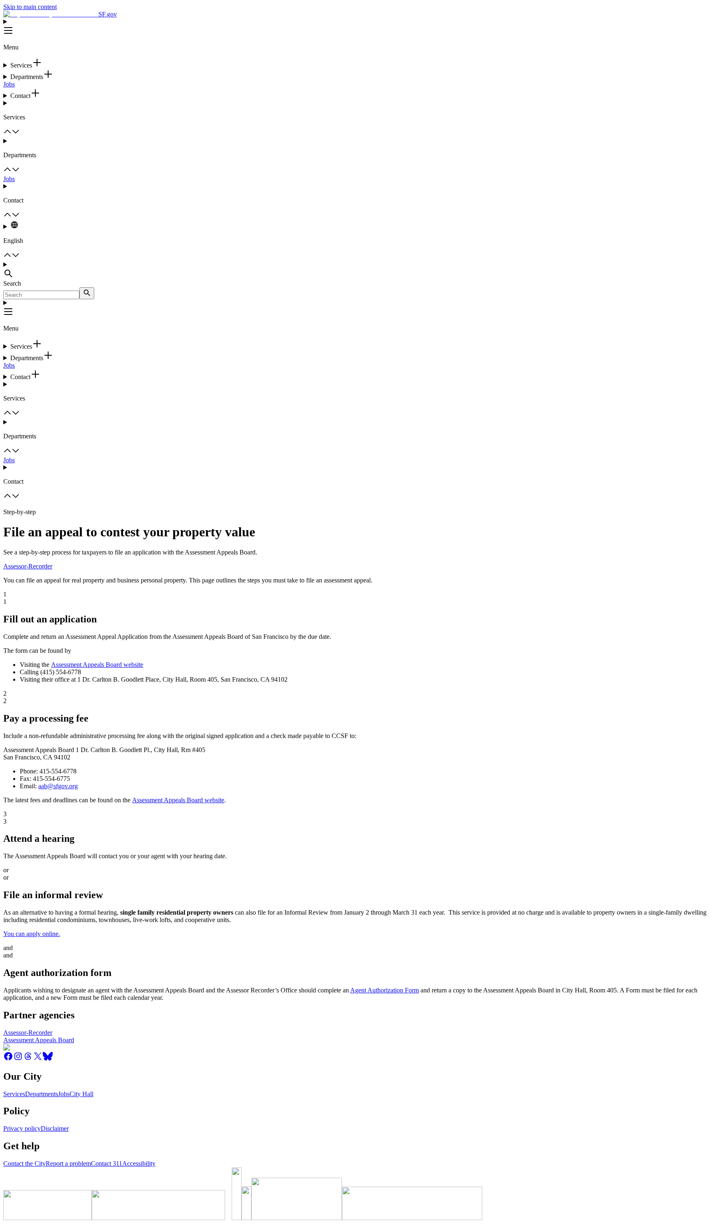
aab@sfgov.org (58, 786)
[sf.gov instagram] (18, 1058)
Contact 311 (106, 1163)
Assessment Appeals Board (38, 1039)
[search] (86, 293)
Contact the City (24, 1163)
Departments (41, 1093)
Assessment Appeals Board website (97, 664)
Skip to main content (30, 6)
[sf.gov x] (38, 1058)
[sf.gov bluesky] (48, 1058)
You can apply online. (31, 933)
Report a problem (68, 1163)
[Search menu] (355, 270)
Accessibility (139, 1163)
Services (14, 1093)
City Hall (81, 1093)
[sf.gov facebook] (8, 1058)
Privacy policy (22, 1128)
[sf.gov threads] (28, 1058)
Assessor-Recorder (27, 566)
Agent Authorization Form (384, 990)
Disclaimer (55, 1128)
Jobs (9, 84)
